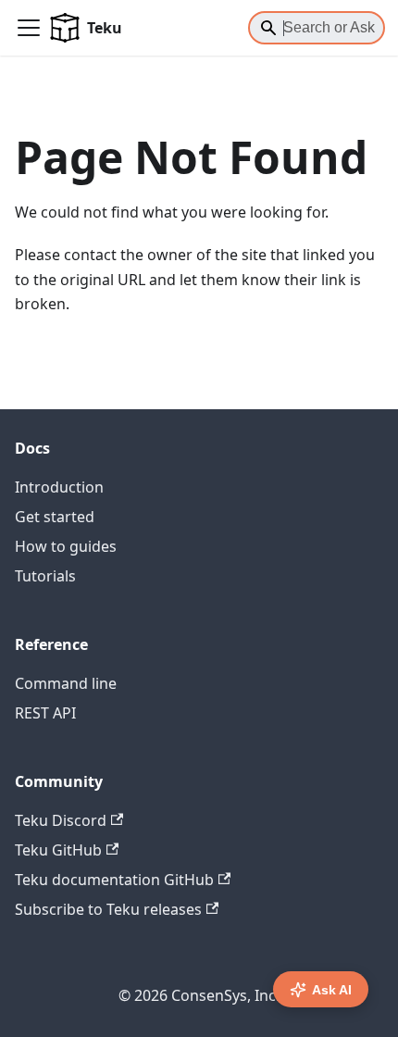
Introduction (59, 487)
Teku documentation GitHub (114, 879)
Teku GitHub (58, 850)
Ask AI (332, 989)
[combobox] (316, 28)
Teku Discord (60, 820)
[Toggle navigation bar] (29, 28)
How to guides (66, 546)
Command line (66, 683)
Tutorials (45, 576)
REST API (45, 713)
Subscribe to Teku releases (108, 909)
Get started (54, 516)
